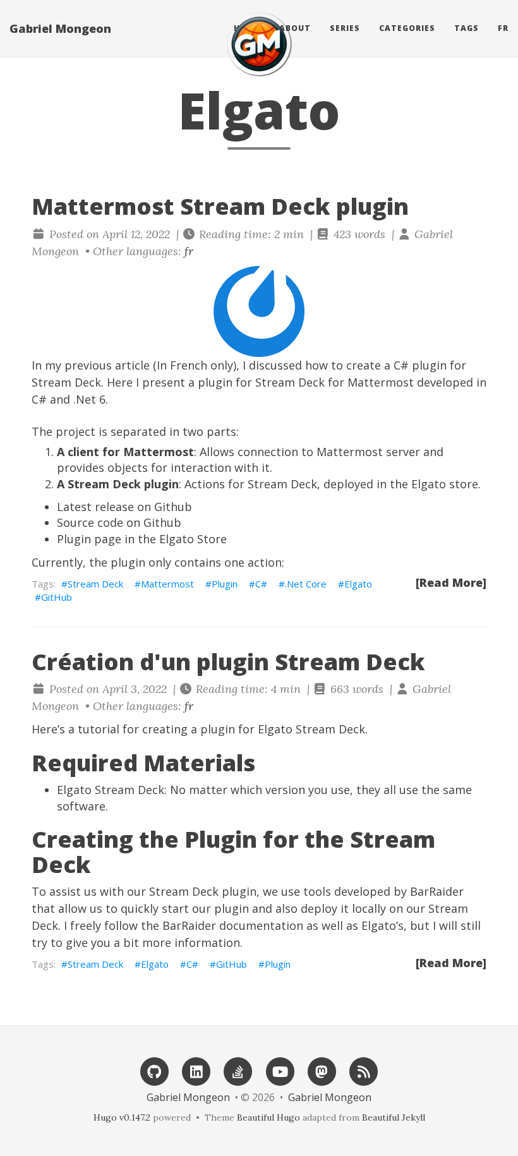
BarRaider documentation (232, 925)
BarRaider (437, 891)
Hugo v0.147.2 (121, 1117)
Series (345, 28)
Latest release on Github (124, 506)
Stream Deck (95, 583)
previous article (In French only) (150, 365)
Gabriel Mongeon (60, 28)
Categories (407, 28)
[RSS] (364, 1070)
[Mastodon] (321, 1070)
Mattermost (167, 583)
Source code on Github (119, 522)
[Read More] (451, 582)
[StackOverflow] (238, 1070)
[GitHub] (154, 1070)
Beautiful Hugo (268, 1117)
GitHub (56, 597)
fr (503, 28)
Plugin (225, 583)
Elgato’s (382, 925)
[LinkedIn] (196, 1070)
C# (261, 583)
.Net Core (306, 583)
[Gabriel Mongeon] (259, 44)
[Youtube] (280, 1070)
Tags (466, 28)
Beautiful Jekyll (393, 1117)
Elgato (358, 583)
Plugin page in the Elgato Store (142, 538)
